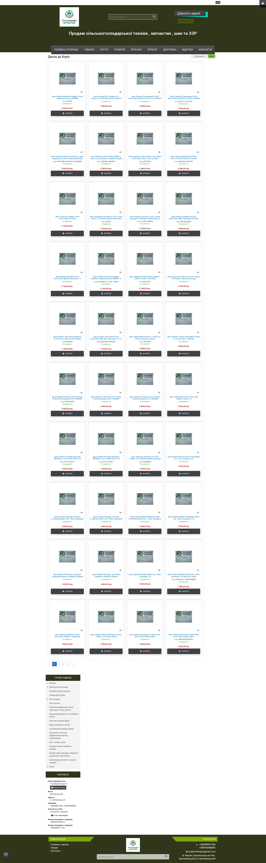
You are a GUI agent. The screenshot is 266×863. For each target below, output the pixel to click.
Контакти (205, 49)
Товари (89, 49)
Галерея (119, 49)
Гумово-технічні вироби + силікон (60, 747)
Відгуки (187, 49)
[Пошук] (154, 17)
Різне (51, 766)
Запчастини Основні (58, 687)
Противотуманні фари (59, 720)
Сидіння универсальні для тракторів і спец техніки (61, 708)
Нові (211, 56)
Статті (104, 49)
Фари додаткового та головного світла (64, 715)
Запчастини (54, 703)
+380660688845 (185, 22)
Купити (68, 113)
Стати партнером (60, 815)
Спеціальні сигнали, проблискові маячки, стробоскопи (58, 735)
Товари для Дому (57, 695)
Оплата (152, 49)
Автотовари (54, 699)
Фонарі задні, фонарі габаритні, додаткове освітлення (63, 754)
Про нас (136, 49)
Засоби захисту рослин (59, 691)
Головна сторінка (66, 49)
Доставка (169, 49)
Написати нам (59, 787)
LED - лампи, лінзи (57, 742)
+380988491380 (185, 19)
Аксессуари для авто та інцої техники (62, 761)
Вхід (218, 2)
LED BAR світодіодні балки (61, 728)
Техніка (52, 683)
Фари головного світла (59, 724)
